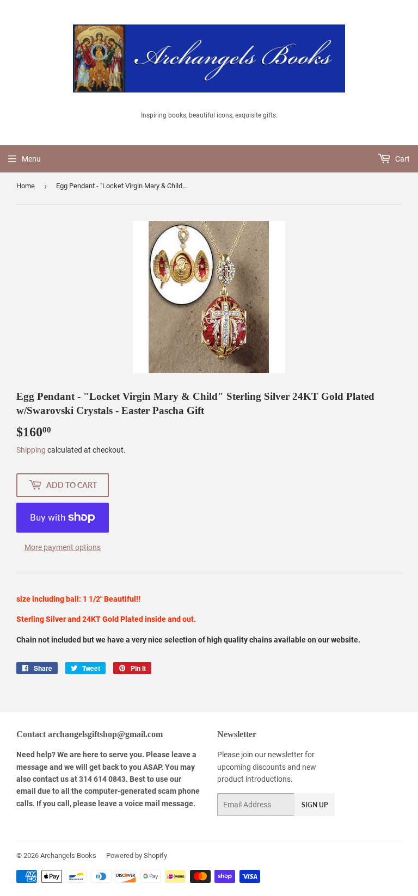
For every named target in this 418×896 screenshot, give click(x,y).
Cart (402, 159)
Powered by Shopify (136, 855)
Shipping (31, 450)
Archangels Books (68, 855)
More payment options (62, 547)
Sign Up (315, 805)
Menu (31, 159)
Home (25, 186)
